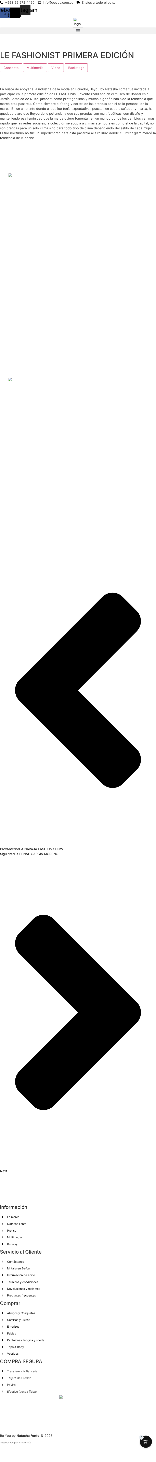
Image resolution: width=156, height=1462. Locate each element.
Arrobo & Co (24, 1442)
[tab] (11, 67)
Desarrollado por (9, 1442)
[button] (78, 30)
